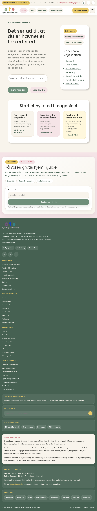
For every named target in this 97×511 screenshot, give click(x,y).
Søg (42, 78)
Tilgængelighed (7, 356)
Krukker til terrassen (9, 386)
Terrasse (66, 497)
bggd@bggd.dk (16, 484)
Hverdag (76, 497)
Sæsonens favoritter (9, 372)
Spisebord (86, 497)
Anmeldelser (6, 285)
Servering (9, 497)
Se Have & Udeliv (72, 135)
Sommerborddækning (10, 382)
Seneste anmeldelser (10, 365)
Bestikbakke (6, 301)
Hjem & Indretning (74, 76)
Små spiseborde (8, 389)
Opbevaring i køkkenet (10, 379)
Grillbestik (5, 308)
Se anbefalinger (80, 10)
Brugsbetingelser (8, 352)
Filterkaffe (5, 315)
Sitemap (5, 349)
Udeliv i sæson (54, 427)
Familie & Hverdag (75, 79)
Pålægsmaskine (56, 10)
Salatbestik (6, 312)
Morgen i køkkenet (12, 427)
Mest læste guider (8, 368)
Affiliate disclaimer (8, 338)
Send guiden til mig (49, 202)
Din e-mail (12, 190)
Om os (4, 331)
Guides (23, 10)
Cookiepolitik (6, 345)
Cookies (85, 507)
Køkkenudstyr (41, 497)
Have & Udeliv (72, 83)
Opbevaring (54, 497)
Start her (5, 375)
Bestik (32, 10)
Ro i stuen (41, 427)
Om (45, 3)
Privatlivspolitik (7, 342)
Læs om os (39, 90)
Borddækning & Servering (11, 264)
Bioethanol (42, 10)
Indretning (20, 497)
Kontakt (5, 335)
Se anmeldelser (46, 133)
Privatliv (51, 3)
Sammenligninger (8, 289)
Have (30, 497)
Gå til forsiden (18, 90)
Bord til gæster (28, 427)
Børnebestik (6, 305)
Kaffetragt (5, 319)
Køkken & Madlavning (10, 278)
